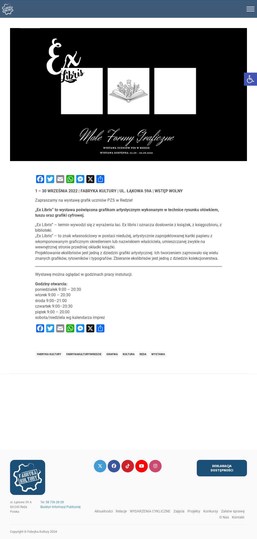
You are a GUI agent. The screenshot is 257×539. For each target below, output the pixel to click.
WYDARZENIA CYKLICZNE (150, 511)
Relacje (121, 511)
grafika (112, 354)
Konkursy (210, 511)
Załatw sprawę (232, 511)
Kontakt (238, 517)
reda (143, 354)
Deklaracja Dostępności (222, 468)
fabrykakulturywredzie (83, 354)
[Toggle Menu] (250, 9)
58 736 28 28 (55, 502)
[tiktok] (127, 466)
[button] (250, 79)
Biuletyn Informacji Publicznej (60, 507)
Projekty (193, 511)
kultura (129, 354)
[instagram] (155, 466)
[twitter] (100, 466)
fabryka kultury (49, 354)
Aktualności (103, 511)
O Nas (224, 517)
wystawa (158, 354)
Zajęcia (178, 511)
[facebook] (114, 466)
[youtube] (141, 466)
